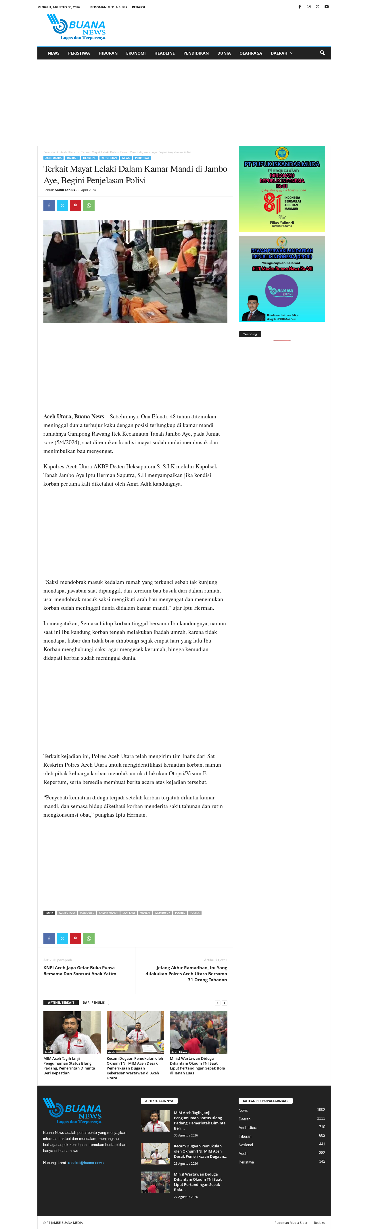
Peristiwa (79, 53)
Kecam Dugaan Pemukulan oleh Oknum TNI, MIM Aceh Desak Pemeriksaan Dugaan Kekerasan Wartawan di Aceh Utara (135, 1068)
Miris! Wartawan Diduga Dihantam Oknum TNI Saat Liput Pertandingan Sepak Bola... (198, 1182)
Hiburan (108, 53)
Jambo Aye (87, 913)
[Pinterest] (75, 205)
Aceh (48, 1052)
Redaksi (138, 7)
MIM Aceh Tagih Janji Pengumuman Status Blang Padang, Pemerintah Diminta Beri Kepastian (69, 1066)
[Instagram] (308, 7)
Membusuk (162, 913)
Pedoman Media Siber (108, 7)
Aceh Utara (68, 152)
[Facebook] (299, 7)
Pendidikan (196, 53)
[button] (322, 53)
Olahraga (250, 53)
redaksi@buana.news (86, 1163)
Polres (180, 913)
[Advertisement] (184, 102)
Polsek (195, 913)
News (54, 53)
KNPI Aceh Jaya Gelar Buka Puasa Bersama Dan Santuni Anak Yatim (79, 970)
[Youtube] (326, 7)
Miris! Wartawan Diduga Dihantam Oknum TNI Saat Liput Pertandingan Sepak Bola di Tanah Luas (197, 1066)
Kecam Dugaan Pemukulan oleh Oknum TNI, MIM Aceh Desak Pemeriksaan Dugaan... (200, 1151)
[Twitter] (317, 7)
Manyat (145, 913)
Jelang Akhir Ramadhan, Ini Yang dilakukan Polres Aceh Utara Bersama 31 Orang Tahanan (186, 973)
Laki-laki (128, 913)
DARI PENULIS (94, 1002)
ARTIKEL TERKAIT (61, 1002)
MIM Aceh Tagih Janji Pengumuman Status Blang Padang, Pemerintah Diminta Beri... (200, 1120)
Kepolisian (109, 158)
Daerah (279, 53)
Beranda (49, 152)
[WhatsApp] (89, 205)
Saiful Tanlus (65, 190)
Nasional (246, 1145)
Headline (164, 53)
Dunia (224, 53)
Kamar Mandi (108, 913)
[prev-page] (218, 1003)
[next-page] (224, 1003)
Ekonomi (136, 53)
